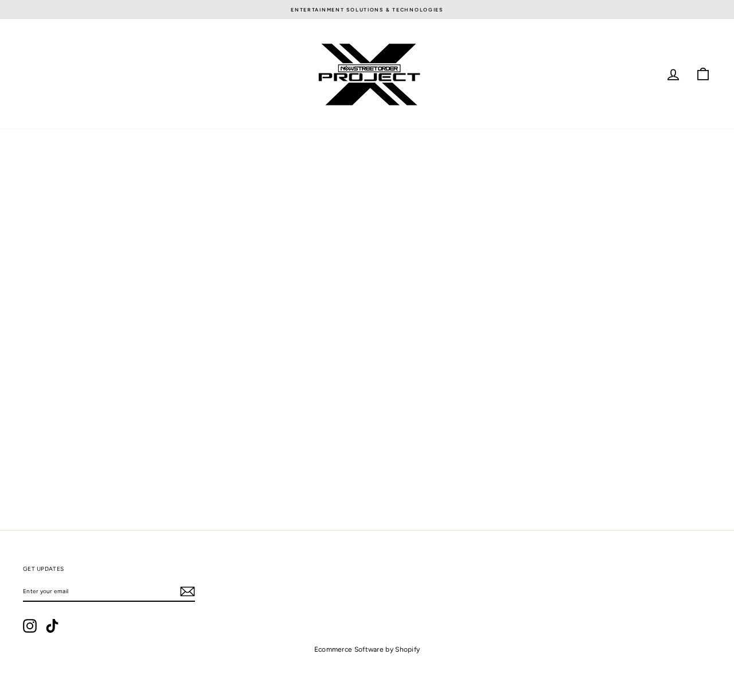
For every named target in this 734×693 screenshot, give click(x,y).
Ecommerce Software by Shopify (367, 649)
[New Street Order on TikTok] (52, 626)
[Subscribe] (187, 591)
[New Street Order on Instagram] (30, 626)
